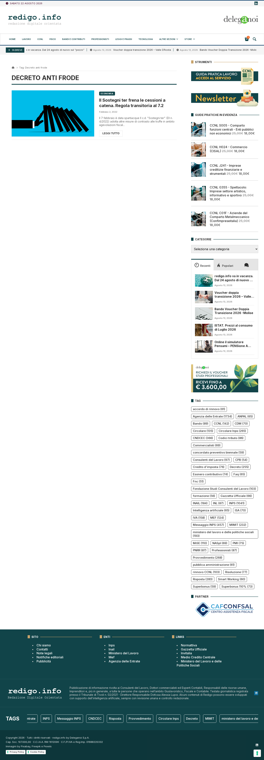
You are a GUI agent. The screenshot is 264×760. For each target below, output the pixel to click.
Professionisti (224, 550)
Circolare (203, 431)
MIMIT (237, 525)
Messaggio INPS (208, 525)
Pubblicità (44, 661)
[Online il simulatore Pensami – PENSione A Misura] (204, 346)
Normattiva (189, 645)
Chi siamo (44, 645)
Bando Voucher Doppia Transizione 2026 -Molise (211, 49)
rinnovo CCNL (206, 572)
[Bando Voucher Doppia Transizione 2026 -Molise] (204, 313)
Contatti (42, 649)
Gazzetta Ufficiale (236, 496)
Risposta (203, 579)
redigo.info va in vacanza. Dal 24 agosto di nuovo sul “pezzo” (234, 278)
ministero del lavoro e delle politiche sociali (223, 534)
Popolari (227, 265)
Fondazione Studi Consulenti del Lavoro (224, 489)
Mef (111, 657)
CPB (241, 460)
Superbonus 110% (237, 586)
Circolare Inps (232, 431)
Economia (107, 93)
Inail (111, 649)
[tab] (202, 264)
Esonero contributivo (210, 474)
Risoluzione (236, 572)
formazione (204, 496)
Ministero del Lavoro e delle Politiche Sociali (199, 663)
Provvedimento (207, 557)
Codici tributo (231, 438)
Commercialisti (207, 445)
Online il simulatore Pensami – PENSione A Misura (231, 344)
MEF (217, 517)
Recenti (205, 265)
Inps (112, 645)
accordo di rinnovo (209, 409)
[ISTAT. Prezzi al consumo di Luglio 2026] (204, 330)
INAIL (200, 503)
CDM (241, 423)
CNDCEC (203, 438)
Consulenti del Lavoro (211, 460)
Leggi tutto (110, 133)
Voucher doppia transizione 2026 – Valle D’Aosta (124, 49)
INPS (236, 503)
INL (218, 503)
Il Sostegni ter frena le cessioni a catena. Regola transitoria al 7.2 (132, 103)
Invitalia (186, 653)
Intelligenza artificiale (211, 510)
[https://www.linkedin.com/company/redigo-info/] (256, 3)
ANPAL (245, 416)
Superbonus (204, 586)
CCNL (221, 423)
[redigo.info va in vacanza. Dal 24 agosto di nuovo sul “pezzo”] (204, 280)
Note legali (44, 653)
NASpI (219, 543)
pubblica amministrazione (214, 565)
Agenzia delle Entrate (212, 416)
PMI (238, 543)
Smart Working (231, 579)
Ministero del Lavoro (124, 653)
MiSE (200, 543)
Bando (200, 423)
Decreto (239, 467)
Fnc (198, 481)
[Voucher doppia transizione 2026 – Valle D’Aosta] (204, 297)
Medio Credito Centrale (198, 657)
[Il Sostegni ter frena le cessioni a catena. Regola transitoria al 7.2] (53, 113)
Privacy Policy (17, 752)
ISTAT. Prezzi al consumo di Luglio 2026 (234, 327)
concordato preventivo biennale (218, 452)
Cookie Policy (37, 752)
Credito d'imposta (208, 467)
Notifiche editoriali (50, 657)
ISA (240, 510)
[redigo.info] (35, 20)
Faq (239, 474)
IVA (199, 517)
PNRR (199, 550)
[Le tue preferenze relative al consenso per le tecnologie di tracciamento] (257, 753)
